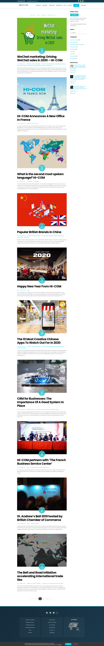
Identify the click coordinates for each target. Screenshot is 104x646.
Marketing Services (30, 622)
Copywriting (73, 42)
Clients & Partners (52, 622)
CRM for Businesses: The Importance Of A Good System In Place (40, 402)
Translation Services (29, 625)
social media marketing (32, 65)
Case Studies (52, 619)
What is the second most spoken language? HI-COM (40, 176)
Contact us (74, 15)
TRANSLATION (51, 5)
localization (55, 235)
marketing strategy (21, 65)
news (48, 467)
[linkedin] (78, 1)
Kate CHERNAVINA (21, 64)
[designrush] (84, 1)
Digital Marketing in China (75, 44)
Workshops (72, 58)
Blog (30, 630)
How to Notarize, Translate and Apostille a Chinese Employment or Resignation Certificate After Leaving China (78, 77)
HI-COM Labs (52, 625)
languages (36, 181)
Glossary (30, 632)
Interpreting (72, 47)
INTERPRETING (59, 5)
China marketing (46, 64)
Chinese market (49, 235)
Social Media (20, 237)
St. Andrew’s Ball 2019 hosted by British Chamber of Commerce (39, 518)
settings (59, 644)
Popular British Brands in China (39, 232)
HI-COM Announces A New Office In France (41, 118)
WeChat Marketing (47, 65)
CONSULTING (38, 5)
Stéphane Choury (21, 346)
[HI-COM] (23, 6)
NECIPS (71, 51)
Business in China (51, 15)
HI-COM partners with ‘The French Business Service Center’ (41, 462)
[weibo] (82, 1)
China (43, 235)
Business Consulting (30, 619)
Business (39, 409)
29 (43, 598)
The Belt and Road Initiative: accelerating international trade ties (40, 576)
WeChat (40, 65)
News (38, 15)
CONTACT (76, 5)
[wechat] (80, 1)
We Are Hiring (52, 627)
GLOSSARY (69, 5)
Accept (68, 644)
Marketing (43, 15)
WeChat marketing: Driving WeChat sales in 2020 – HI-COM (39, 58)
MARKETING (44, 5)
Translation (33, 15)
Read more (72, 72)
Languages (52, 632)
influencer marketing (55, 64)
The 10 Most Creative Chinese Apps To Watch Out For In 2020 (38, 341)
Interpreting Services (30, 627)
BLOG (65, 5)
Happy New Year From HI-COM (39, 286)
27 (36, 598)
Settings (75, 644)
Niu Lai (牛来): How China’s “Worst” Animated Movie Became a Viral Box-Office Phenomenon (78, 66)
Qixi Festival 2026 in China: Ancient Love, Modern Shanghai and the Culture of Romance (78, 88)
